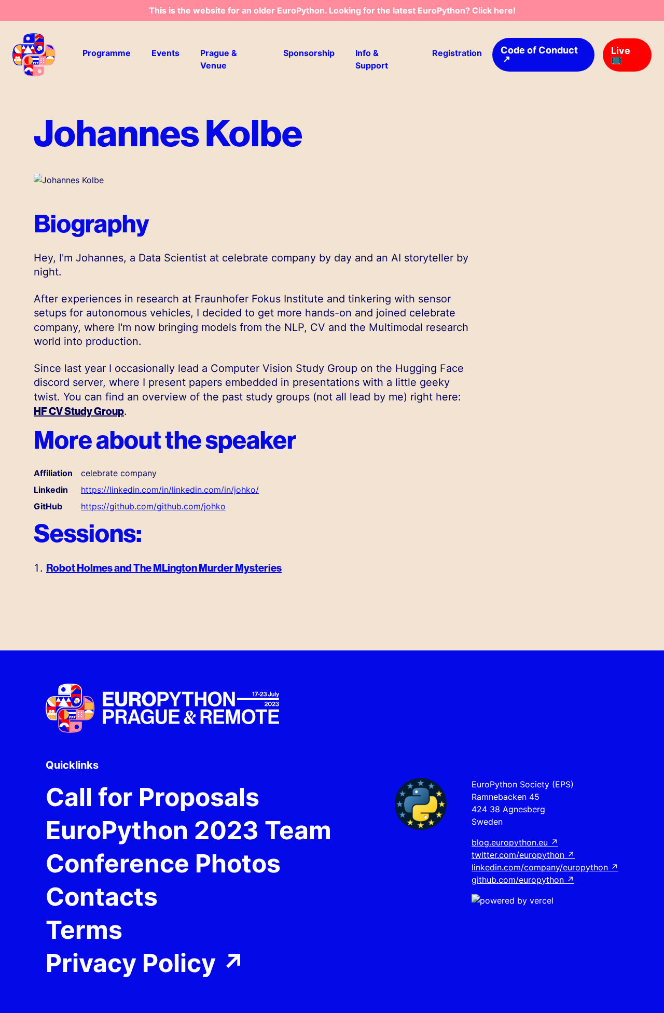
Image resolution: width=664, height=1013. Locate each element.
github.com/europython (523, 880)
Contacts (102, 896)
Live (620, 54)
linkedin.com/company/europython (545, 867)
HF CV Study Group (79, 411)
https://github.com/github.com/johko (153, 506)
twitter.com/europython (523, 855)
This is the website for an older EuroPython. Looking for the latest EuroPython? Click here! (332, 10)
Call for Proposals (152, 797)
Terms (84, 930)
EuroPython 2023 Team (188, 830)
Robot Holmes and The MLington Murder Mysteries (164, 567)
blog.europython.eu (515, 842)
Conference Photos (163, 863)
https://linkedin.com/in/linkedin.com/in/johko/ (170, 489)
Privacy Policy (145, 963)
